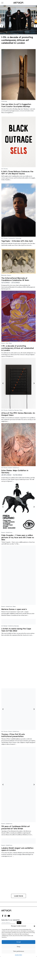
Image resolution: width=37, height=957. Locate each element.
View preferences (18, 951)
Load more (18, 896)
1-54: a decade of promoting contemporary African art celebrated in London (17, 348)
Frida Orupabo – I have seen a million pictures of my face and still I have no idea (17, 537)
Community (11, 238)
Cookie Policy (18, 954)
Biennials (4, 275)
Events (9, 275)
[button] (34, 926)
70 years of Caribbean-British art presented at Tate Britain (15, 827)
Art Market (4, 626)
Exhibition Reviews (13, 410)
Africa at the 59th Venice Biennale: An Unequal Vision (18, 414)
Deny (18, 946)
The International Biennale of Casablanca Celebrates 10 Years (15, 279)
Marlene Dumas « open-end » (14, 609)
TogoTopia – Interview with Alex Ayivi (17, 241)
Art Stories (4, 168)
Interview (4, 101)
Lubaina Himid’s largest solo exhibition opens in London (17, 849)
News (10, 343)
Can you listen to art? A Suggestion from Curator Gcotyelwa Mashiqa (16, 105)
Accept (18, 942)
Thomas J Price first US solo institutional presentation (13, 735)
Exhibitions (16, 467)
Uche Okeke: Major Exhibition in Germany (14, 471)
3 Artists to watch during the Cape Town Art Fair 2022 (16, 630)
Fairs (7, 343)
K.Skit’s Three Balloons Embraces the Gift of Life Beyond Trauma (17, 172)
